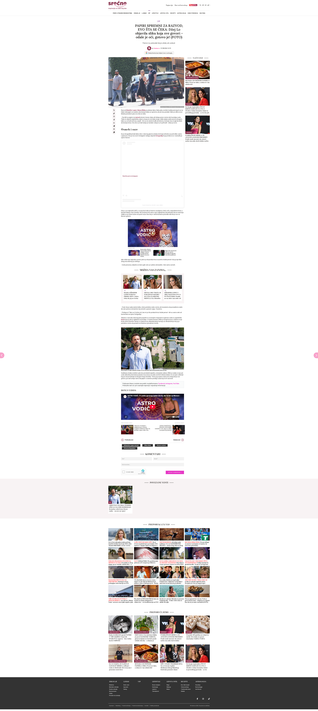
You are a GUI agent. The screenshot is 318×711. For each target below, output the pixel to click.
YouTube (176, 383)
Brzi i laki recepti (185, 685)
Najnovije (169, 5)
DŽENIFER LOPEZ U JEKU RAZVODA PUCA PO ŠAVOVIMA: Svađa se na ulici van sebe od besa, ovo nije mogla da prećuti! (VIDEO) (172, 295)
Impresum (111, 705)
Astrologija (200, 682)
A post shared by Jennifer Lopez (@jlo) (152, 205)
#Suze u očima (161, 445)
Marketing (118, 705)
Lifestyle (156, 682)
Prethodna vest (129, 440)
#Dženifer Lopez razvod (131, 445)
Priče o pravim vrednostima (122, 13)
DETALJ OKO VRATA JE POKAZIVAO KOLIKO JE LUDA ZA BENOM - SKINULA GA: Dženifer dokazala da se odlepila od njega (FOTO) (152, 295)
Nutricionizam (112, 691)
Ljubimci (154, 689)
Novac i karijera (156, 685)
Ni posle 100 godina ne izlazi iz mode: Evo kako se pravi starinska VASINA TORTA (197, 637)
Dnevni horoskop (181, 5)
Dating (125, 689)
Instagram (168, 383)
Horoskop (189, 104)
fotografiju (159, 136)
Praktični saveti (114, 632)
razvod (137, 117)
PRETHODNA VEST (126, 423)
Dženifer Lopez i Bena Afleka (136, 110)
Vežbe (110, 693)
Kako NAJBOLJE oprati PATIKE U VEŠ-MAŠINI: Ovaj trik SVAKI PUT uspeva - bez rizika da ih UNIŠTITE (120, 638)
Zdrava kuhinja (185, 687)
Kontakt (146, 705)
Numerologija (198, 687)
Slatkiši (188, 632)
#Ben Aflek (147, 445)
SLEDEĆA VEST (179, 423)
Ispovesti (125, 687)
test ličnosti (198, 689)
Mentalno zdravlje (114, 687)
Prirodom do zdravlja (141, 632)
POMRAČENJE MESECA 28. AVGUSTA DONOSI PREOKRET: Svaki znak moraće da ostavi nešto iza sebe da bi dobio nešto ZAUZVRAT (197, 138)
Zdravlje (113, 682)
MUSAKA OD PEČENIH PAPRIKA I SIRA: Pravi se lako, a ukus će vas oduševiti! (197, 82)
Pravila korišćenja (126, 705)
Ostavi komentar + (175, 472)
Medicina (111, 685)
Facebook (161, 383)
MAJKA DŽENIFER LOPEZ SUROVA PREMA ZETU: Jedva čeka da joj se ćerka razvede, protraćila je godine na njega (131, 295)
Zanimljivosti (155, 691)
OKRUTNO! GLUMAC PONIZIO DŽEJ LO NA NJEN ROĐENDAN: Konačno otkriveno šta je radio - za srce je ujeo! (120, 508)
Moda (168, 689)
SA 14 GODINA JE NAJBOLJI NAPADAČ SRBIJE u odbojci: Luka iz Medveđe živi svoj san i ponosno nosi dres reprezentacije (120, 667)
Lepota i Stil (172, 682)
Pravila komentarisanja (137, 705)
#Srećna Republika (129, 448)
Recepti (184, 682)
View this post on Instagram (130, 176)
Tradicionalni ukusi (192, 77)
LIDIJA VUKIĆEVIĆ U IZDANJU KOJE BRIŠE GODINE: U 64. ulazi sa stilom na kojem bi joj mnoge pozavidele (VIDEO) (163, 428)
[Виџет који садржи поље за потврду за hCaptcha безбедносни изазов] (133, 472)
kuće (122, 319)
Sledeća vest (176, 440)
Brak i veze (126, 685)
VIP (159, 21)
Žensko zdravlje (113, 689)
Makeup (169, 687)
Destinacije (155, 687)
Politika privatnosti (154, 705)
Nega (168, 685)
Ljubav (126, 682)
